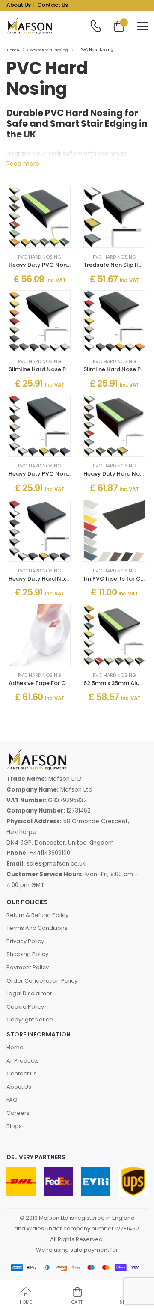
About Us (18, 5)
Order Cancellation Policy (41, 981)
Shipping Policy (27, 954)
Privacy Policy (25, 941)
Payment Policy (27, 967)
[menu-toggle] (142, 26)
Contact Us (52, 5)
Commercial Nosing (47, 50)
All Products (22, 1061)
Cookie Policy (25, 1007)
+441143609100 (49, 853)
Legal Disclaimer (29, 993)
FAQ (12, 1100)
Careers (18, 1113)
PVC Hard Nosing (39, 257)
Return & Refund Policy (37, 915)
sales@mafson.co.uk (56, 864)
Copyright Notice (29, 1019)
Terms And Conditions (37, 928)
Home (13, 50)
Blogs (14, 1126)
